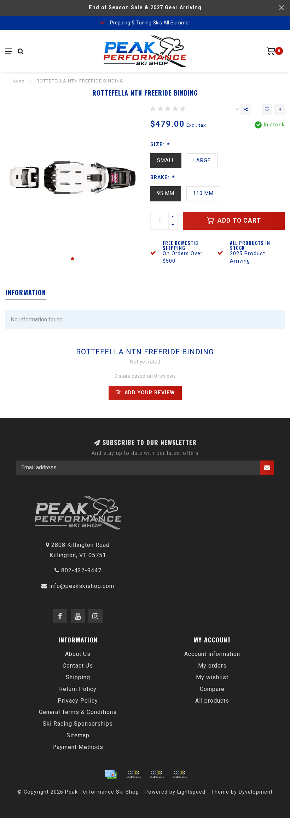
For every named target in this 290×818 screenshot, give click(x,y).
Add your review (149, 393)
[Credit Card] (111, 774)
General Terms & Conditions (78, 712)
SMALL (166, 161)
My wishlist (212, 677)
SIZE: (159, 145)
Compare (212, 689)
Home (17, 81)
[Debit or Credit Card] (134, 774)
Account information (212, 654)
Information (26, 292)
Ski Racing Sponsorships (78, 723)
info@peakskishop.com (81, 586)
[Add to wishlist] (267, 109)
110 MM (203, 193)
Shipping (78, 677)
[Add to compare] (279, 109)
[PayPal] (157, 774)
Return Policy (78, 689)
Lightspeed (191, 792)
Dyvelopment (256, 792)
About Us (78, 654)
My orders (212, 665)
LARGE (202, 161)
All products (212, 700)
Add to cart (238, 220)
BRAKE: (162, 178)
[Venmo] (179, 774)
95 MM (165, 193)
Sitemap (77, 735)
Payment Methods (77, 747)
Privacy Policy (78, 700)
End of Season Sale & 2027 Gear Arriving (145, 8)
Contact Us (78, 665)
